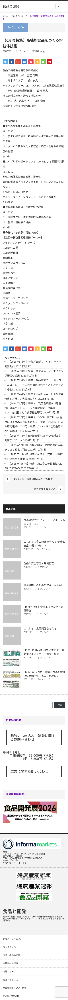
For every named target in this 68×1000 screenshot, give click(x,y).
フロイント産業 (11, 313)
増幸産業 (8, 323)
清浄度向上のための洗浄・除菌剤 (43, 585)
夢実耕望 (8, 339)
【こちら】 (23, 862)
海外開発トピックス (44, 488)
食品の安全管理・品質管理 (39, 563)
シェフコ (8, 268)
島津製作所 (9, 273)
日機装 (6, 293)
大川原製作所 (10, 252)
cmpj (42, 51)
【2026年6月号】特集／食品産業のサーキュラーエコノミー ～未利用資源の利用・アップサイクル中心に (34, 385)
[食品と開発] (11, 6)
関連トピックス (10, 979)
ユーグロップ (10, 328)
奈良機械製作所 (11, 288)
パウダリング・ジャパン (17, 303)
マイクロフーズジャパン (16, 318)
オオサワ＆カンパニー (15, 263)
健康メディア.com (12, 938)
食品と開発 (14, 911)
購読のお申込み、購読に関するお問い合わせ (32, 737)
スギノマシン (10, 278)
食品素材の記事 (10, 963)
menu (60, 6)
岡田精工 (8, 257)
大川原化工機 (10, 247)
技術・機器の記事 (11, 955)
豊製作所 (8, 333)
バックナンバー (18, 16)
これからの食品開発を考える (40, 628)
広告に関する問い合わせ (29, 771)
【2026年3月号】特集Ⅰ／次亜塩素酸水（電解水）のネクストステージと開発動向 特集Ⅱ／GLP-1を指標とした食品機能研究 (33, 408)
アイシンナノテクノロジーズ (19, 242)
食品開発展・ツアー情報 (14, 987)
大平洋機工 (9, 283)
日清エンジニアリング (15, 298)
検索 (60, 705)
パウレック (9, 308)
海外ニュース (9, 971)
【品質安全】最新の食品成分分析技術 (33, 479)
